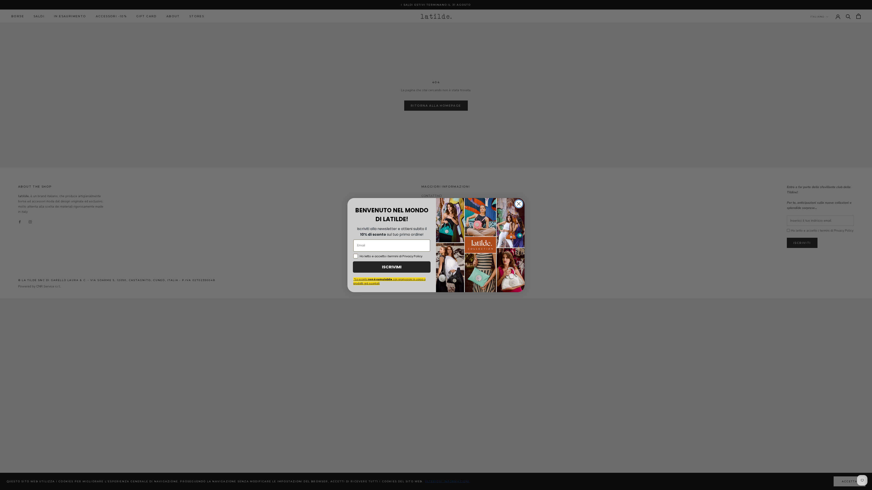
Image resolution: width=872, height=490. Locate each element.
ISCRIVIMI (391, 267)
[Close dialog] (519, 204)
